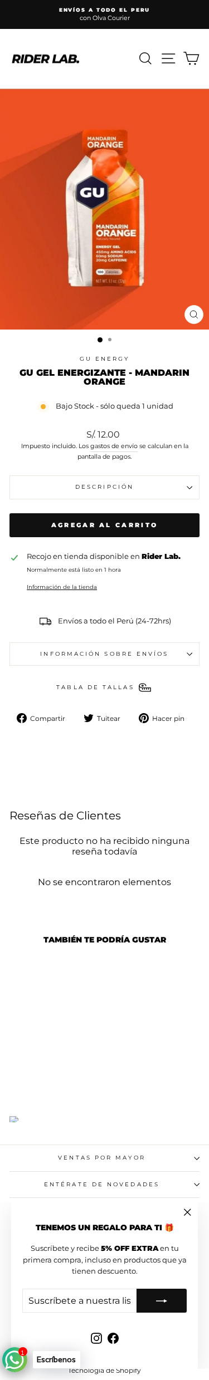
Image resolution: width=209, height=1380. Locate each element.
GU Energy (105, 358)
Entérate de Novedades (101, 1184)
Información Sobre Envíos (104, 653)
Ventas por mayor (101, 1157)
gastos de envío (114, 446)
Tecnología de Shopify (104, 1370)
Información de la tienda (62, 587)
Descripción (104, 486)
